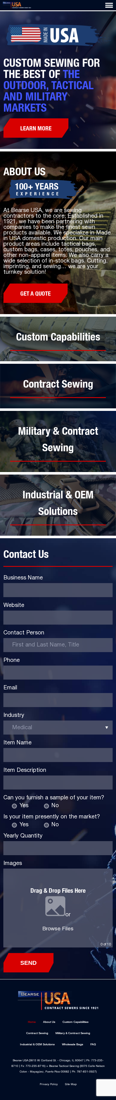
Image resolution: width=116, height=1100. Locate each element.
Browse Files (58, 928)
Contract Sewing (37, 1033)
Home (32, 1021)
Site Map (71, 1084)
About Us (49, 1021)
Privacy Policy (49, 1084)
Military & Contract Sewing (72, 1033)
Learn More (36, 127)
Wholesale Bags (72, 1044)
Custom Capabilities (75, 1021)
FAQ (93, 1044)
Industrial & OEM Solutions (37, 1044)
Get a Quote (35, 293)
